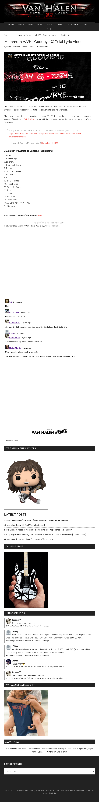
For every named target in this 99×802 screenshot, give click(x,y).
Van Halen (39, 226)
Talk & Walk (29, 119)
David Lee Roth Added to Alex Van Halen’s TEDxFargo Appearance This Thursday (38, 530)
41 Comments (42, 47)
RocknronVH (17, 620)
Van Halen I (11, 749)
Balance (41, 752)
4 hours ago (44, 641)
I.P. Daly (15, 631)
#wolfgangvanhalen (17, 137)
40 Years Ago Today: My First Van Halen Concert (24, 525)
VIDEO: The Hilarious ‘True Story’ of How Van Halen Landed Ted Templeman (36, 520)
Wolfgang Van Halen (52, 226)
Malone (15, 661)
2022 (15, 226)
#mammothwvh (58, 133)
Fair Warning (59, 749)
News (33, 226)
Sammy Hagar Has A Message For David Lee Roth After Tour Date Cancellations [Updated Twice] (45, 534)
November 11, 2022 (49, 143)
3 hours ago (44, 626)
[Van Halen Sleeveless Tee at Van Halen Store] (26, 736)
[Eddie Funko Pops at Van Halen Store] (26, 509)
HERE (39, 215)
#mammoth (70, 133)
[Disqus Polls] (49, 264)
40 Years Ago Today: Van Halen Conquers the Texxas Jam (28, 539)
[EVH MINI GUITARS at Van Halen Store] (26, 607)
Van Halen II (23, 749)
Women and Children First (41, 749)
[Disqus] (49, 328)
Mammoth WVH (24, 226)
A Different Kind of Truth (57, 752)
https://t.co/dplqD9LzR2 (41, 133)
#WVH (78, 133)
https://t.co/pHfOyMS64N (20, 133)
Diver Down (71, 749)
